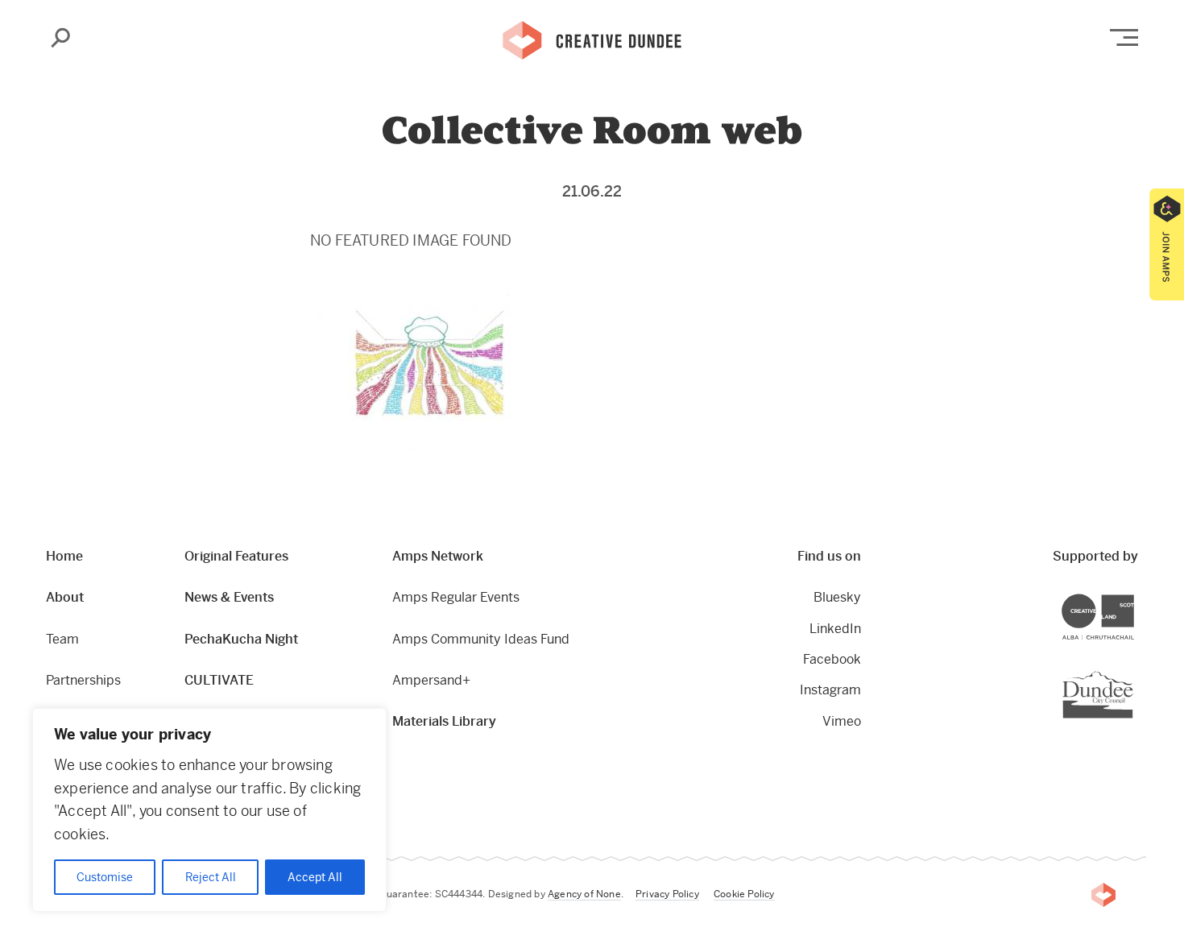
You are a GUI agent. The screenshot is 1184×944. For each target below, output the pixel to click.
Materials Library (444, 721)
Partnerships (83, 680)
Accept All (315, 877)
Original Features (236, 556)
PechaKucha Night (241, 639)
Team (62, 639)
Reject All (210, 877)
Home (64, 556)
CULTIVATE (219, 680)
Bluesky (837, 597)
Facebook (832, 659)
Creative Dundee (592, 39)
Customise (105, 877)
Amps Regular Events (456, 597)
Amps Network (437, 556)
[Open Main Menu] (1124, 37)
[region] (209, 810)
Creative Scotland (1133, 596)
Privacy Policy (667, 894)
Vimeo (841, 721)
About (65, 597)
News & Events (229, 597)
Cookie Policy (744, 894)
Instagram (830, 689)
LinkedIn (835, 628)
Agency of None (584, 894)
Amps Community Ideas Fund (480, 639)
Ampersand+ (431, 680)
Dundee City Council (1133, 672)
